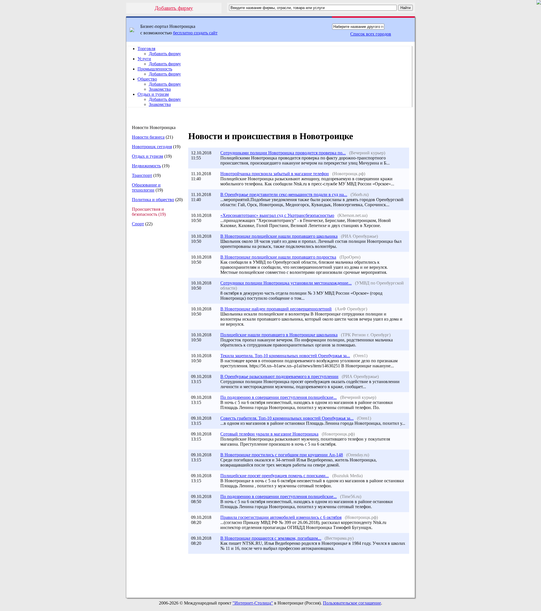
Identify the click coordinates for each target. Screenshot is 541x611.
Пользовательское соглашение (352, 603)
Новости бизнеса (148, 137)
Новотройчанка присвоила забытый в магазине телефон (274, 173)
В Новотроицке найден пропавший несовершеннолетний (276, 308)
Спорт (138, 223)
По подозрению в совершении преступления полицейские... (278, 397)
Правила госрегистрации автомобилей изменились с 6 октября (281, 517)
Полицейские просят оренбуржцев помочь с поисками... (274, 475)
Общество (147, 79)
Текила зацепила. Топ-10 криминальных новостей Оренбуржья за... (285, 355)
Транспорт (142, 175)
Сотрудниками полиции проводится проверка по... (283, 152)
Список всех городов (370, 34)
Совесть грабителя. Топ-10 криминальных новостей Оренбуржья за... (287, 418)
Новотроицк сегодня (152, 146)
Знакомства (160, 89)
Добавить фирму (174, 8)
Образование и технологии (146, 187)
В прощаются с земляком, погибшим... (270, 538)
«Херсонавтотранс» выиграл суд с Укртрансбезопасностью (277, 215)
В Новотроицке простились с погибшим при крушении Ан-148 (281, 454)
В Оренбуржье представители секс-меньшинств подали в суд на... (283, 194)
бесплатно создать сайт (195, 32)
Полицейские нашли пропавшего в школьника (279, 334)
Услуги (144, 58)
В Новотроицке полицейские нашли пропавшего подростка (278, 257)
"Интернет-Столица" (252, 603)
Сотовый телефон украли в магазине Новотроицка (269, 434)
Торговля (146, 48)
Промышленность (155, 68)
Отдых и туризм (153, 94)
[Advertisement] (154, 325)
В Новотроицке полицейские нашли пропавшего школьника (279, 236)
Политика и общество (153, 199)
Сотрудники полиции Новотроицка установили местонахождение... (286, 283)
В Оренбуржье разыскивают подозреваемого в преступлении (279, 376)
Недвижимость (146, 165)
